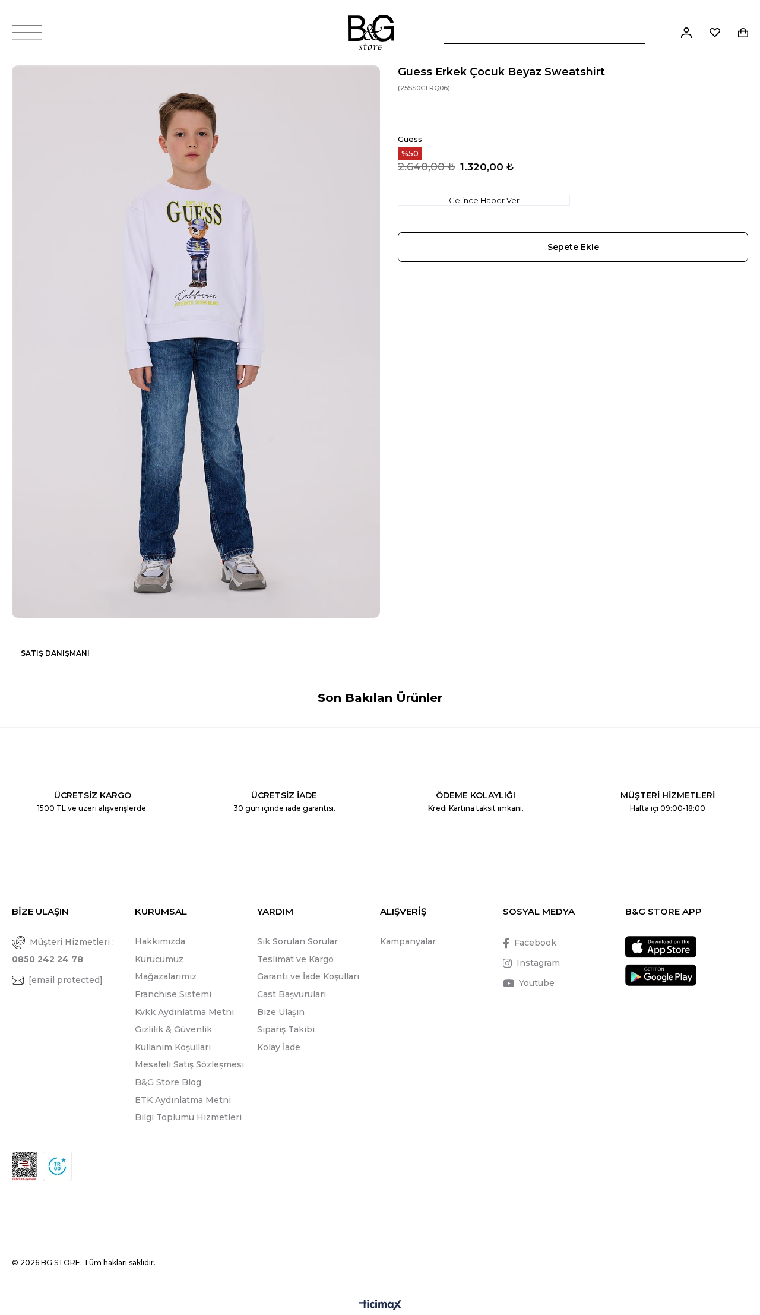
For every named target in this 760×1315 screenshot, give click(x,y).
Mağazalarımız (166, 976)
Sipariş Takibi (286, 1029)
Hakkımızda (160, 941)
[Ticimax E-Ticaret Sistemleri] (380, 1306)
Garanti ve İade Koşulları (308, 976)
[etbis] (24, 1166)
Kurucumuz (159, 959)
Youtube (537, 983)
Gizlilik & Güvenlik (173, 1029)
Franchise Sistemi (173, 994)
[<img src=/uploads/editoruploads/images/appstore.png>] (660, 947)
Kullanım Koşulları (173, 1047)
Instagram (538, 962)
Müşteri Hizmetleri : (63, 951)
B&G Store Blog (168, 1082)
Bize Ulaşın (281, 1012)
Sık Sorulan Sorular (297, 941)
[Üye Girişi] (686, 32)
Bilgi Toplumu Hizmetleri (188, 1117)
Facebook (535, 942)
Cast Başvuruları (291, 994)
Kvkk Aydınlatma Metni (184, 1012)
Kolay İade (278, 1047)
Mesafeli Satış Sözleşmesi (189, 1064)
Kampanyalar (408, 941)
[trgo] (57, 1166)
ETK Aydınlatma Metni (183, 1100)
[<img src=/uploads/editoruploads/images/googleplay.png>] (660, 975)
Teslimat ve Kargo (295, 959)
